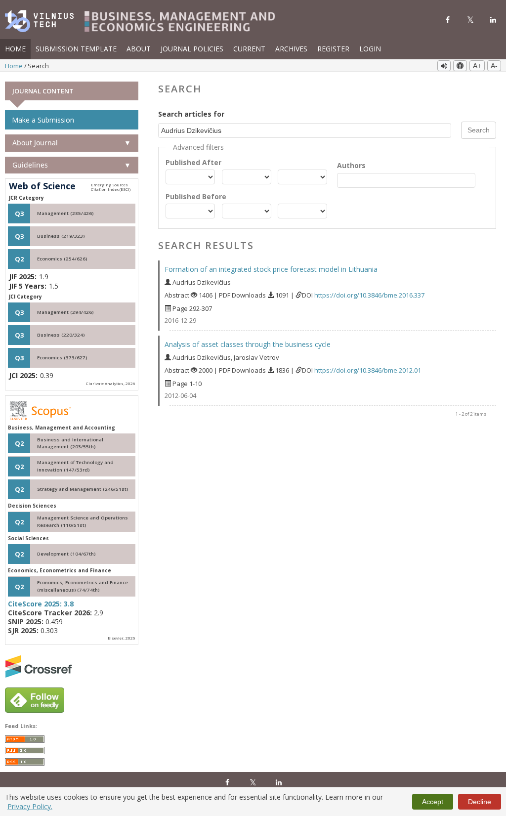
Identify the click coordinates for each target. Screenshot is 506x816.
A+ (477, 66)
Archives (291, 48)
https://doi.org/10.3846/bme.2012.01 (367, 370)
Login (370, 48)
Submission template (76, 48)
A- (494, 66)
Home (15, 48)
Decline (479, 802)
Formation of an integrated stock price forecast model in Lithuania (271, 269)
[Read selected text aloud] (444, 65)
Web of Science (42, 186)
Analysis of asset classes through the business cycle (248, 344)
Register (333, 48)
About (138, 48)
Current (249, 48)
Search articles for (191, 114)
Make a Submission (43, 120)
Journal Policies (192, 48)
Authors (351, 165)
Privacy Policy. (29, 806)
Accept (432, 802)
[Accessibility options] (460, 65)
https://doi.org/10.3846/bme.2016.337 (369, 295)
